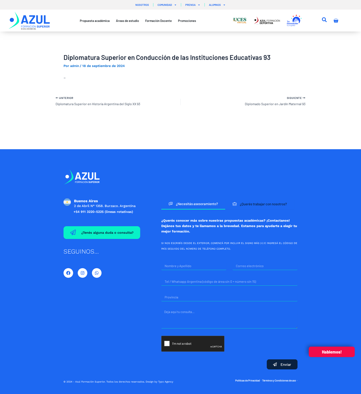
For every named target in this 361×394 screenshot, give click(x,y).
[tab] (193, 204)
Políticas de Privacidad (247, 380)
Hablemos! (332, 351)
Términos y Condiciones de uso (279, 380)
